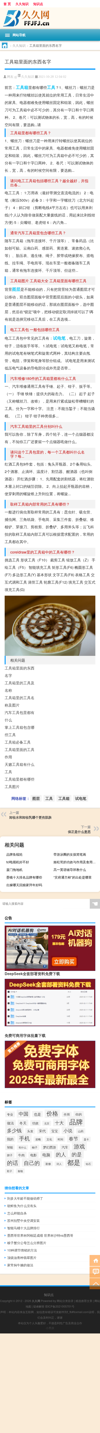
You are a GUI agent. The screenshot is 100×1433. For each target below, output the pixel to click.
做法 (10, 1122)
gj (15, 76)
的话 (12, 1163)
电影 (33, 1155)
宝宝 (54, 1131)
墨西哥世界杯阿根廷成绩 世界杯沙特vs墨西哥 (40, 1235)
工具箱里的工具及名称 (19, 686)
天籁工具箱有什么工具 (19, 768)
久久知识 (22, 3)
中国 (23, 1113)
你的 (78, 1114)
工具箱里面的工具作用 (19, 753)
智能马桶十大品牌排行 (23, 1228)
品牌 (76, 1121)
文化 (49, 1139)
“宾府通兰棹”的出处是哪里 (72, 877)
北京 (46, 1123)
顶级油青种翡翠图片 (22, 1257)
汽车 (65, 1147)
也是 (37, 1114)
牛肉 (21, 1154)
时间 (60, 1139)
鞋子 (9, 1171)
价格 (52, 1113)
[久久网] (50, 18)
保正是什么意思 (79, 831)
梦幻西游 (49, 1147)
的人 (61, 1154)
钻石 (88, 1164)
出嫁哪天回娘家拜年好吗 (24, 884)
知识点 (38, 3)
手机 (24, 1138)
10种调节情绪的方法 (22, 1250)
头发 (30, 1131)
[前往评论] (95, 1272)
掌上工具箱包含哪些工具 (19, 731)
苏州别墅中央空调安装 (23, 1220)
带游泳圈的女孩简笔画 (69, 854)
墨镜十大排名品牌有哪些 (24, 877)
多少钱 (14, 1130)
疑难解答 (38, 1306)
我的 (10, 1139)
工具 (51, 87)
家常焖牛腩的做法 (20, 1265)
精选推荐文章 (84, 1301)
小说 (67, 1130)
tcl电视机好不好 (17, 862)
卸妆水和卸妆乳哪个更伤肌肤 (30, 817)
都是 (73, 1162)
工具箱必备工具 (18, 742)
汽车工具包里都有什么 (19, 716)
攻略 (38, 1139)
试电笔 (59, 338)
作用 (67, 1114)
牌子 (10, 1155)
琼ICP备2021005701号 (59, 1306)
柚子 (34, 1147)
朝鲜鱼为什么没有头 (22, 1205)
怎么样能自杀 (17, 1213)
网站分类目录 (65, 1301)
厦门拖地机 (14, 869)
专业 (10, 1114)
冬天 (23, 1122)
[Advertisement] (50, 1383)
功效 (35, 1123)
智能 (10, 1147)
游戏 (79, 1146)
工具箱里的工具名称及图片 (19, 701)
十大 (59, 1122)
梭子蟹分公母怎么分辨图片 (26, 1242)
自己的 (32, 1162)
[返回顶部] (95, 1283)
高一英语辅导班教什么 (69, 869)
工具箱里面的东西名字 (19, 671)
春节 (73, 1138)
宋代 (42, 1130)
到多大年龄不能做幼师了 (25, 1198)
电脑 (46, 1155)
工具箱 (22, 87)
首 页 (7, 3)
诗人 (59, 1164)
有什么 (22, 1147)
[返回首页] (95, 1260)
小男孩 (50, 1328)
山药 (80, 1131)
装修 (48, 1164)
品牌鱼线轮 (14, 854)
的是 (77, 1154)
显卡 (86, 1139)
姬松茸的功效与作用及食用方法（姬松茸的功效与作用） (76, 862)
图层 (16, 289)
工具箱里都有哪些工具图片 (19, 782)
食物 (20, 1171)
